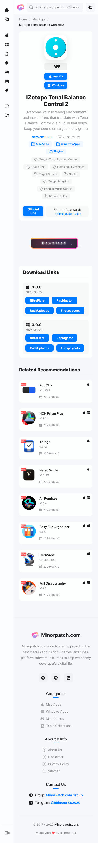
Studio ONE (38, 167)
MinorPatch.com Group (64, 795)
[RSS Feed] (68, 677)
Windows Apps (57, 711)
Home (23, 19)
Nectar (73, 174)
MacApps (39, 19)
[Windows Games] (7, 81)
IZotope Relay (58, 196)
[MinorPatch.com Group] (55, 677)
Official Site (33, 211)
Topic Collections (58, 726)
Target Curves (48, 174)
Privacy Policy (58, 764)
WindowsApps (70, 144)
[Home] (7, 10)
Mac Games (55, 719)
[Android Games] (7, 90)
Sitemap (54, 771)
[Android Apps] (7, 62)
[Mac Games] (7, 72)
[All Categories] (7, 115)
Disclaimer (55, 757)
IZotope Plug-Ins (58, 181)
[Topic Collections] (7, 19)
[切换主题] (90, 7)
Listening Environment (71, 167)
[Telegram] (43, 677)
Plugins (58, 151)
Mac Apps (53, 704)
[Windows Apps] (7, 44)
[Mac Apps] (7, 35)
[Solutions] (7, 106)
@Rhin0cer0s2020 (65, 803)
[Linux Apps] (7, 53)
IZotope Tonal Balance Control (58, 159)
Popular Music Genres (58, 188)
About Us (55, 750)
